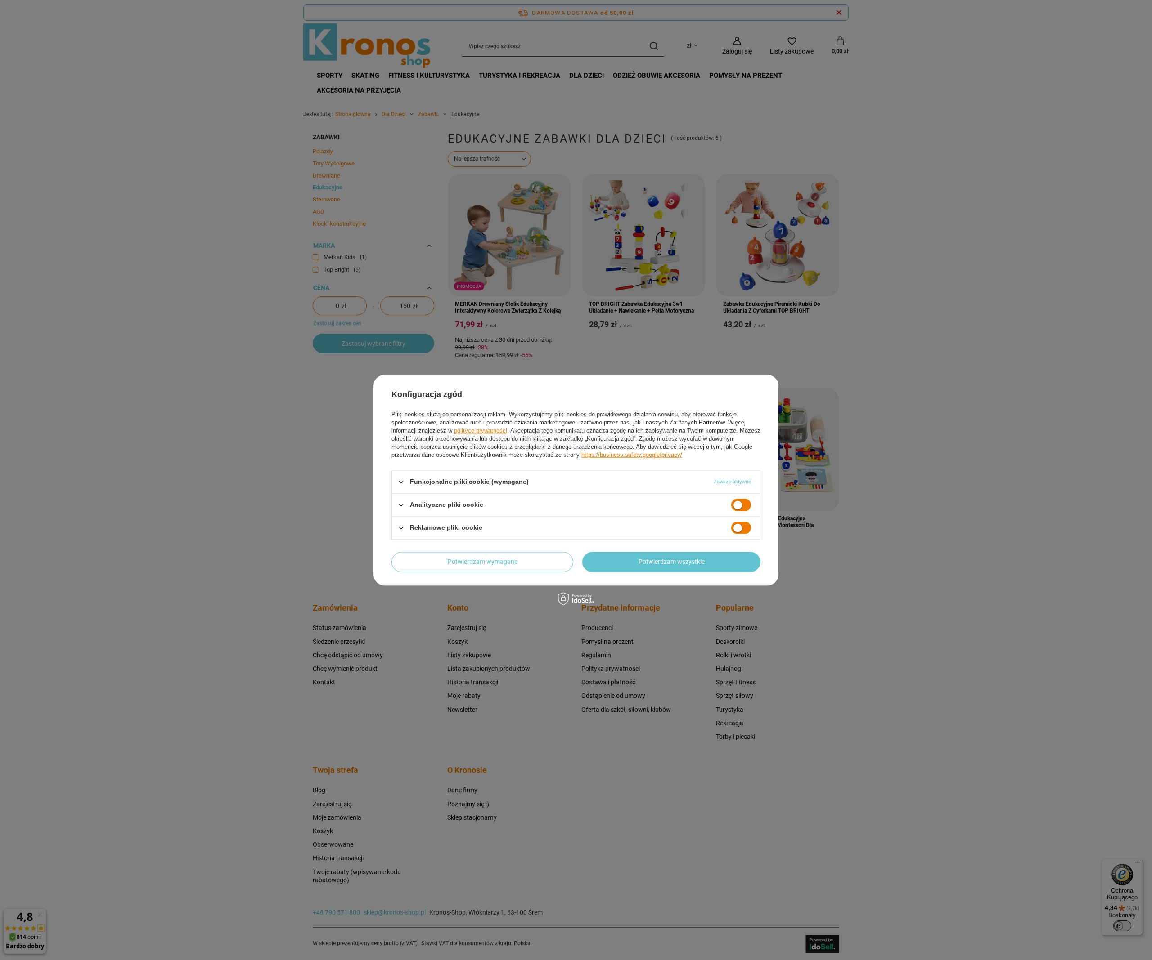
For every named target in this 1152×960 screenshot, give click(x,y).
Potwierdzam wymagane (483, 561)
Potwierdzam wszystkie (672, 561)
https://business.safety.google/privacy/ (631, 454)
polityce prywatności (480, 430)
